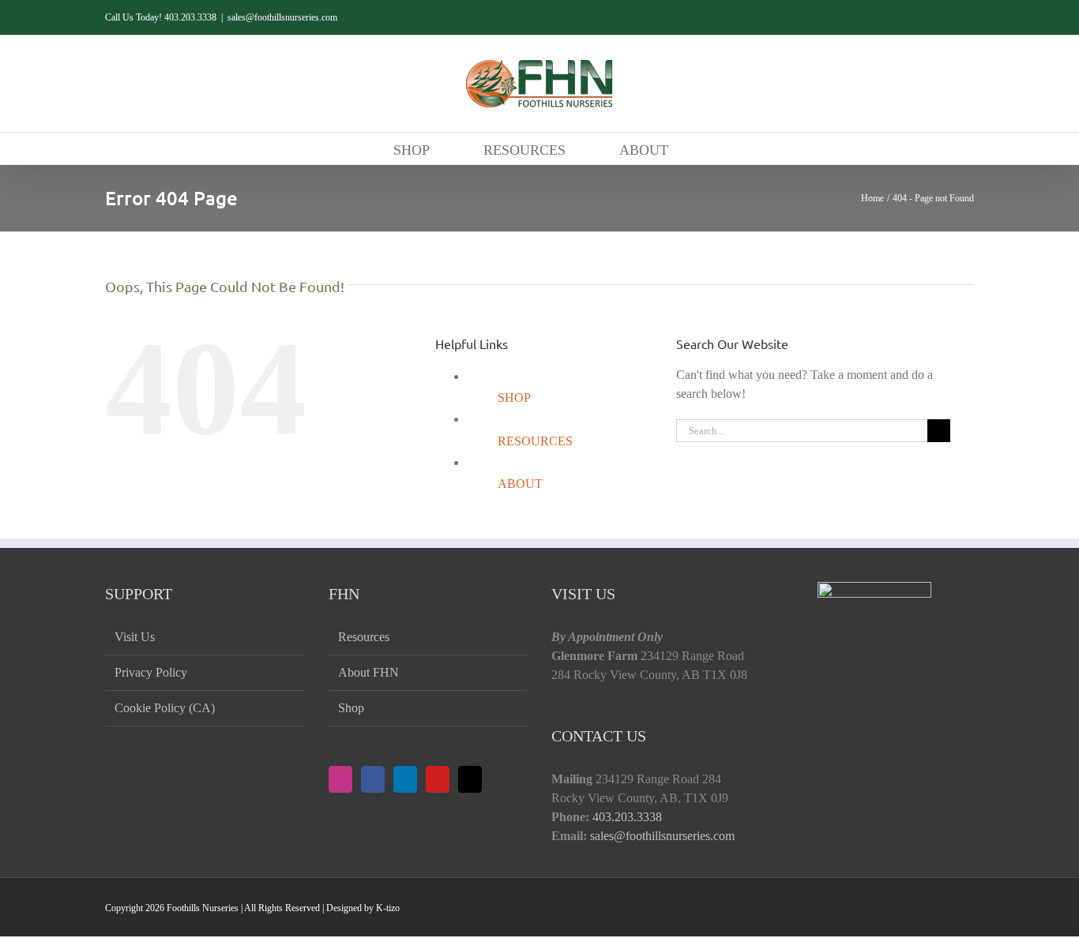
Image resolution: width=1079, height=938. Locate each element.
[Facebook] (373, 779)
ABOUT (520, 483)
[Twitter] (470, 779)
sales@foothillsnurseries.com (282, 17)
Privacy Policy (151, 672)
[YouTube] (437, 779)
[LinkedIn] (405, 779)
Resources (363, 636)
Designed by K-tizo (363, 908)
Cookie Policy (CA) (165, 708)
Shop (351, 708)
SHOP (514, 397)
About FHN (368, 672)
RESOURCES (535, 441)
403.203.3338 (627, 817)
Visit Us (135, 636)
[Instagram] (340, 779)
